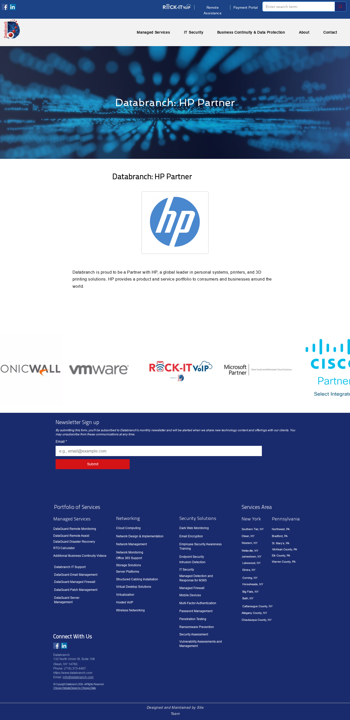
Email (61, 441)
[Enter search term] (340, 6)
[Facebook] (5, 7)
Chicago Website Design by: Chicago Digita (74, 688)
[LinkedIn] (12, 7)
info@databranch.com (78, 677)
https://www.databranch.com (72, 673)
